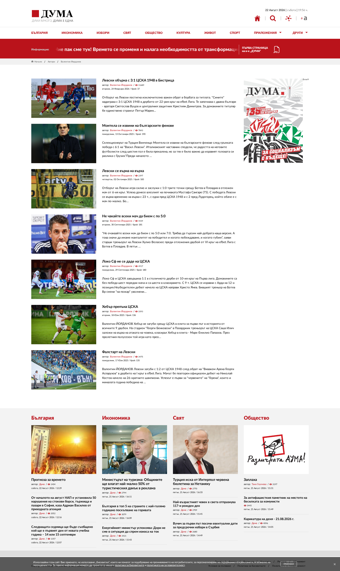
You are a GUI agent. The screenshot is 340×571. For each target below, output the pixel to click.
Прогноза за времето (48, 480)
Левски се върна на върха (123, 171)
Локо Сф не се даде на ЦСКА (126, 261)
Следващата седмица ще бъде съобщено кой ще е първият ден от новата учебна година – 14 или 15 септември (62, 530)
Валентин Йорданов (121, 85)
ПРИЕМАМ (289, 564)
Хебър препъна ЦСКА (120, 307)
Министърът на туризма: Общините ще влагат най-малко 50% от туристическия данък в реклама (132, 484)
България (42, 418)
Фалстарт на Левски (118, 352)
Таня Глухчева (259, 484)
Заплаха (250, 480)
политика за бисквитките (129, 565)
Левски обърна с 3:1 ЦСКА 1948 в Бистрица (138, 80)
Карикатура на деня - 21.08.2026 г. (269, 519)
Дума (42, 484)
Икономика (116, 418)
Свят (178, 418)
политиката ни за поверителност (166, 565)
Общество (256, 418)
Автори (51, 62)
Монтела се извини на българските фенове (138, 126)
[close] (334, 564)
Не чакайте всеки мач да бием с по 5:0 (133, 216)
